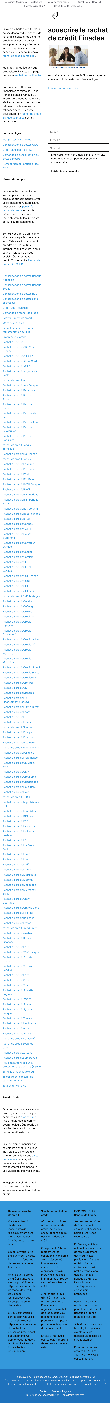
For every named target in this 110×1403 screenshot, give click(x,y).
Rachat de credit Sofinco (17, 980)
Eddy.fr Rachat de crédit (17, 318)
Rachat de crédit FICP (34, 6)
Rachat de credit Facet (16, 712)
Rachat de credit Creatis (17, 611)
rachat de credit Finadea (17, 727)
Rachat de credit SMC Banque (21, 952)
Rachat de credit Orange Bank (21, 907)
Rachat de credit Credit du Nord (22, 639)
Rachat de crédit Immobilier (90, 2)
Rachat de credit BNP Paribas (20, 494)
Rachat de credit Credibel (18, 616)
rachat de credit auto (28, 75)
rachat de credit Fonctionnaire (21, 747)
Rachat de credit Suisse (17, 1004)
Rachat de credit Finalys (17, 732)
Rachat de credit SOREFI (17, 999)
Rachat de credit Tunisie (17, 1018)
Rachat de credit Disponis (18, 692)
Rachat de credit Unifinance (19, 1023)
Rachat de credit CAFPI (17, 529)
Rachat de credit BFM (16, 474)
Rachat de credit (13, 342)
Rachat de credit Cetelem (18, 556)
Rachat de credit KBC (15, 821)
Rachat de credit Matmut (18, 879)
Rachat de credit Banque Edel (20, 422)
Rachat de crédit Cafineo (18, 523)
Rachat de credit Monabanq (19, 884)
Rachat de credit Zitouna (17, 1052)
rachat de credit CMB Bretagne (21, 596)
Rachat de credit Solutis (17, 985)
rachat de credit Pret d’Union (20, 928)
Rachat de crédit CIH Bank (18, 591)
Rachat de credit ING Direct (19, 816)
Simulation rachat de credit (19, 1071)
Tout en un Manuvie (14, 1085)
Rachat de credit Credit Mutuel (21, 667)
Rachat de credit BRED (16, 518)
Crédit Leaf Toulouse (15, 307)
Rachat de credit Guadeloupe (20, 781)
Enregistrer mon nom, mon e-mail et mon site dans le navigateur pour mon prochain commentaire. (78, 158)
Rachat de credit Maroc (17, 869)
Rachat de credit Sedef (16, 947)
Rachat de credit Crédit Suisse (21, 672)
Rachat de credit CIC (15, 586)
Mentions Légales (13, 323)
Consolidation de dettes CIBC (20, 144)
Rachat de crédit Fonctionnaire (68, 6)
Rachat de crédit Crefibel (18, 682)
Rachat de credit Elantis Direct (21, 706)
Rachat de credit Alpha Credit (20, 361)
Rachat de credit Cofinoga (18, 606)
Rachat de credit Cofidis (17, 601)
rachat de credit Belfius (17, 459)
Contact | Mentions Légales (55, 1391)
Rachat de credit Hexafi (17, 792)
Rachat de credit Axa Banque (20, 385)
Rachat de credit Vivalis (17, 1033)
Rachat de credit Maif (16, 864)
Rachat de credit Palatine (18, 912)
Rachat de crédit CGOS (17, 581)
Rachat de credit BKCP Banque (21, 484)
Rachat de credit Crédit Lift (19, 644)
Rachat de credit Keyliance (19, 826)
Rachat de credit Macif (16, 859)
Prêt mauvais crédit (14, 337)
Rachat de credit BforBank (18, 479)
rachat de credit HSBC (16, 797)
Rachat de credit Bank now (19, 390)
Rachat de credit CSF (15, 687)
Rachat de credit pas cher (18, 917)
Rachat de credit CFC (16, 562)
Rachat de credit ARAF (16, 366)
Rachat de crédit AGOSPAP (19, 356)
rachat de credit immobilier (19, 55)
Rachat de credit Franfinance (20, 757)
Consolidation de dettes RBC (20, 293)
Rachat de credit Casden (18, 551)
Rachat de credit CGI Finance (20, 575)
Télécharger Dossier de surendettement (22, 2)
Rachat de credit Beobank (18, 469)
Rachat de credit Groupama (19, 776)
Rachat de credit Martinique (19, 874)
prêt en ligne (28, 1117)
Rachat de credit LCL (15, 840)
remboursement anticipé (65, 1376)
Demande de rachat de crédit (20, 312)
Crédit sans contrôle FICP (18, 149)
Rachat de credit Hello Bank (19, 786)
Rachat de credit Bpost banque (21, 513)
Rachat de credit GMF (16, 771)
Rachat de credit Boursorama (20, 508)
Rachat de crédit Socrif (16, 975)
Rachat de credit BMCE (17, 489)
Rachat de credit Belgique (18, 464)
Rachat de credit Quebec (18, 933)
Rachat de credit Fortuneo (18, 752)
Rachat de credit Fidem (17, 722)
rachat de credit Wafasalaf (19, 1038)
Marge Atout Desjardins (17, 139)
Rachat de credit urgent (17, 1028)
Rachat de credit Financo (18, 737)
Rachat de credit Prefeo (17, 923)
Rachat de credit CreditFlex (19, 677)
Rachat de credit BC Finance (20, 453)
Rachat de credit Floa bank (19, 742)
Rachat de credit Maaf (16, 854)
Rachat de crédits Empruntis (20, 1057)
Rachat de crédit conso (58, 2)
